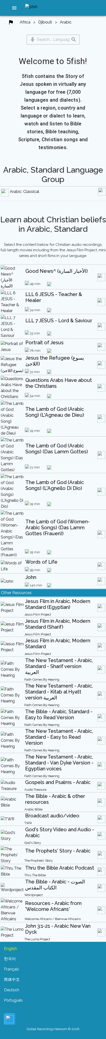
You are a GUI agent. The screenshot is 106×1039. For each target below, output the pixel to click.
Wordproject (33, 895)
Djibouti (45, 22)
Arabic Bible (33, 809)
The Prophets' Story (38, 860)
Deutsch (11, 990)
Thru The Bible (35, 875)
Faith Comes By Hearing (41, 679)
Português (13, 1000)
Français (11, 969)
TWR (28, 823)
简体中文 (12, 979)
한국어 (10, 958)
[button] (14, 8)
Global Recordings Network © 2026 (53, 1029)
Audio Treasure (35, 789)
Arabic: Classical (24, 191)
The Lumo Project (37, 939)
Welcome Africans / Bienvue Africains (52, 919)
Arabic (65, 22)
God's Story (32, 843)
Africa (25, 22)
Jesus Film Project (37, 614)
